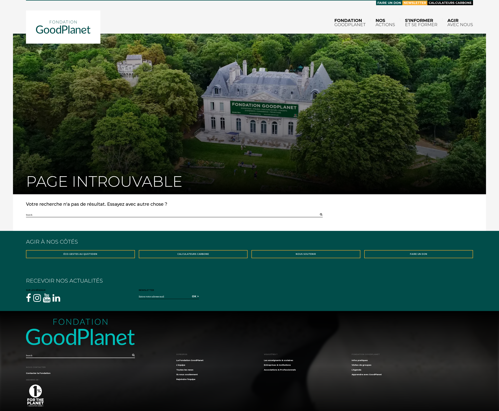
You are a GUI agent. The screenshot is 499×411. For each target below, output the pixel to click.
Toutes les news (184, 370)
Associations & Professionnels (280, 370)
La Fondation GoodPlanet (189, 360)
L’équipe (180, 365)
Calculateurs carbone (450, 3)
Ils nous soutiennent (187, 374)
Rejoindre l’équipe (185, 379)
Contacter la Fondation (38, 373)
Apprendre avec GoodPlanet (367, 374)
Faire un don (389, 3)
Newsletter (415, 3)
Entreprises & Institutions (277, 365)
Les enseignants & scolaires (278, 360)
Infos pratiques (360, 360)
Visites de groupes (361, 365)
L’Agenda (356, 370)
